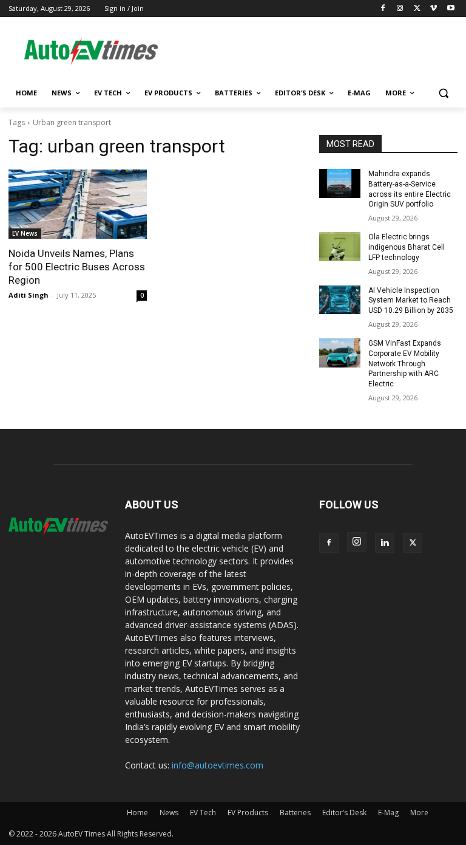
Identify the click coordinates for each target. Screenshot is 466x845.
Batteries (295, 812)
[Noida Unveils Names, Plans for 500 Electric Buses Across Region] (77, 204)
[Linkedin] (384, 543)
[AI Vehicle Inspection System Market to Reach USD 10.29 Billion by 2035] (339, 300)
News (169, 812)
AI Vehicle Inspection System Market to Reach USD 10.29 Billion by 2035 (410, 300)
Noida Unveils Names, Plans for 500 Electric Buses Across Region (76, 266)
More (419, 812)
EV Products (248, 812)
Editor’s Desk (344, 812)
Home (137, 812)
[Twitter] (417, 9)
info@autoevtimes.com (217, 765)
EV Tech (203, 812)
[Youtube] (451, 9)
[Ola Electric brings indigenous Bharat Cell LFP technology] (339, 246)
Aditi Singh (28, 294)
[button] (443, 93)
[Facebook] (383, 9)
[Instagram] (400, 9)
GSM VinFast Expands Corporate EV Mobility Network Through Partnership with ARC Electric (404, 363)
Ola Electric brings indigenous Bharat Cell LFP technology (406, 247)
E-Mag (388, 812)
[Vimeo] (434, 9)
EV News (25, 233)
